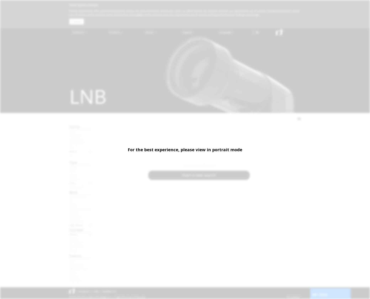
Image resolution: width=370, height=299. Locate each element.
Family (74, 126)
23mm (73, 238)
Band (73, 192)
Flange (73, 250)
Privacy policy (139, 297)
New (72, 260)
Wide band (76, 221)
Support (187, 32)
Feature (75, 256)
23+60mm (76, 246)
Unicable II (76, 143)
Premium (75, 135)
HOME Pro (76, 139)
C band (74, 213)
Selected (75, 280)
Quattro (74, 179)
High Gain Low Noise (80, 268)
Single (73, 167)
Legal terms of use (124, 297)
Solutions (78, 32)
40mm (73, 234)
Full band (75, 217)
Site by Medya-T (294, 297)
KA (71, 155)
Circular (74, 276)
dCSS (72, 272)
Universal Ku (77, 197)
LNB (96, 291)
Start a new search (199, 175)
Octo (72, 183)
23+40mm (76, 242)
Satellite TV (109, 291)
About (149, 32)
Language (225, 32)
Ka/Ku (73, 205)
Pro (71, 147)
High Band (75, 225)
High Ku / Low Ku (80, 209)
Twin (72, 171)
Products (115, 32)
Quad (73, 175)
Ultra (72, 131)
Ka (70, 201)
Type (73, 162)
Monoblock (76, 264)
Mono (73, 151)
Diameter (76, 230)
